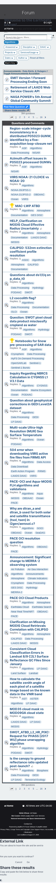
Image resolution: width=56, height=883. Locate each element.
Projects (9, 52)
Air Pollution (17, 569)
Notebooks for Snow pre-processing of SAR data (30, 343)
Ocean (14, 199)
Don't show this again (13, 38)
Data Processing (20, 152)
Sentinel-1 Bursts (20, 367)
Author (21, 58)
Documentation (19, 215)
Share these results (15, 110)
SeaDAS (40, 532)
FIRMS (41, 471)
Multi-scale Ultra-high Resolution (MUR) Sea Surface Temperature (26, 431)
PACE (14, 502)
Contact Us (28, 824)
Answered (10, 47)
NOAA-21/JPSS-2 (21, 194)
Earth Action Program (22, 471)
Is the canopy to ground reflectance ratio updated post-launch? (29, 762)
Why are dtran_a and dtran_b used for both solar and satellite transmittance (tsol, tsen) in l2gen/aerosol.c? (30, 516)
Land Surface (18, 673)
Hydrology (37, 287)
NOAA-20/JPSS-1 (21, 190)
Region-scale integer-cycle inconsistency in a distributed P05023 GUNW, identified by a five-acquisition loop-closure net (31, 136)
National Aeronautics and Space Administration (28, 818)
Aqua (40, 493)
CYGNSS (42, 385)
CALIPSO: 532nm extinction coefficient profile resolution (31, 251)
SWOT (28, 292)
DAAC (43, 47)
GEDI (35, 417)
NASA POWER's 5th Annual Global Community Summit (30, 99)
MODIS (15, 242)
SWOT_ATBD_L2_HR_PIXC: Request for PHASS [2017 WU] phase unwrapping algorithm (30, 737)
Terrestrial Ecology (35, 779)
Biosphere (42, 770)
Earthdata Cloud (20, 607)
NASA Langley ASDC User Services (33, 816)
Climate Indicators (37, 578)
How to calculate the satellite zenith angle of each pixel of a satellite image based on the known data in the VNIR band (30, 686)
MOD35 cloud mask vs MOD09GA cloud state (27, 711)
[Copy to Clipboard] (1, 880)
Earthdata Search (41, 607)
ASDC (25, 260)
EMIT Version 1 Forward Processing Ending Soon (28, 80)
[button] (12, 117)
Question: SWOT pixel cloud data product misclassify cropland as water (31, 321)
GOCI (40, 528)
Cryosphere (17, 354)
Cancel (18, 862)
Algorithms (36, 148)
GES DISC (37, 215)
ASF (24, 148)
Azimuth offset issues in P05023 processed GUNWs (30, 160)
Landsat (33, 673)
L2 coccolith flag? (23, 298)
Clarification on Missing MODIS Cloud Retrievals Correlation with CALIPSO (29, 625)
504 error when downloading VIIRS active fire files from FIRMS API (29, 453)
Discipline (28, 47)
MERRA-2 (16, 592)
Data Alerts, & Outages (34, 71)
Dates (8, 58)
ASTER (34, 698)
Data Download (19, 466)
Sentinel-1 (35, 363)
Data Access (44, 462)
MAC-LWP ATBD (27, 206)
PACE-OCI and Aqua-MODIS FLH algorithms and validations (31, 485)
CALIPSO (33, 264)
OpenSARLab (18, 363)
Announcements (35, 574)
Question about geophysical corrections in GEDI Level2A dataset (31, 404)
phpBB (19, 827)
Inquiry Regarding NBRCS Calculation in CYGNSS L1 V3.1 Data (29, 377)
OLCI (14, 311)
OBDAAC (39, 194)
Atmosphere (43, 210)
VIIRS (25, 199)
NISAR (36, 152)
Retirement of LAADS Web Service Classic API (30, 89)
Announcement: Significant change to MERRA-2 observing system (30, 561)
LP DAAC (16, 421)
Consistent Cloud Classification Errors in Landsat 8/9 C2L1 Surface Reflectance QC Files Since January (30, 656)
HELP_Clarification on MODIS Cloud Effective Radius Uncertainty (27, 224)
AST (24, 698)
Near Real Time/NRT (22, 611)
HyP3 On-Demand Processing (27, 358)
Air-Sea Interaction (38, 569)
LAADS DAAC (38, 237)
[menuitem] (23, 805)
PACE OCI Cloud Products (29, 598)
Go (28, 862)
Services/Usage (28, 52)
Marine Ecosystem (41, 390)
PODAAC (16, 292)
